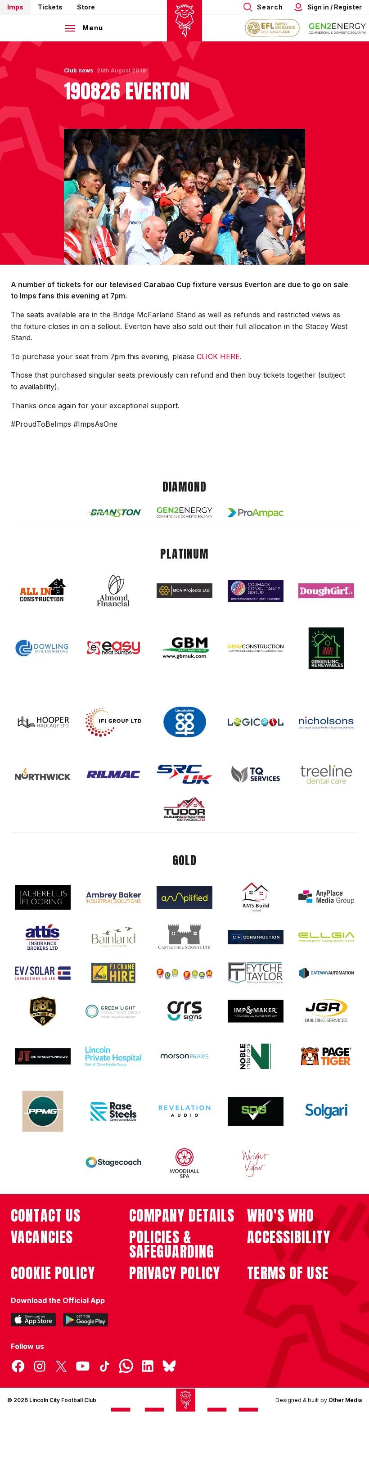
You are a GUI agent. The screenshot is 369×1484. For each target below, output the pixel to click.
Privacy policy (174, 1273)
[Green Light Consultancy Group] (113, 1011)
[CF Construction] (256, 937)
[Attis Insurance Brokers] (43, 937)
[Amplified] (184, 897)
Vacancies (42, 1237)
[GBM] (184, 648)
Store (86, 7)
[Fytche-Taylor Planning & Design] (256, 973)
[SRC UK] (184, 774)
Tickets (50, 7)
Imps (15, 7)
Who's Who (280, 1216)
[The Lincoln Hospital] (113, 1056)
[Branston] (113, 513)
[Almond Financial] (113, 590)
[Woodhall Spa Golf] (184, 1163)
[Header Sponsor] (337, 28)
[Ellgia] (326, 937)
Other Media (345, 1400)
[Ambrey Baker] (113, 897)
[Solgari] (326, 1111)
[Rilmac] (113, 774)
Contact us (46, 1216)
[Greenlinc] (326, 648)
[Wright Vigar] (256, 1163)
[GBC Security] (43, 1011)
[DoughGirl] (326, 590)
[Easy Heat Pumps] (113, 648)
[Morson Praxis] (184, 1056)
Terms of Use (287, 1273)
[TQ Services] (256, 774)
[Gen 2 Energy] (184, 512)
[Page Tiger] (326, 1056)
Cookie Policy (53, 1273)
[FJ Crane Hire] (113, 973)
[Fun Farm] (184, 973)
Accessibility (288, 1237)
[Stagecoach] (113, 1163)
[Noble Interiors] (256, 1056)
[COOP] (184, 722)
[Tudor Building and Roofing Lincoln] (184, 809)
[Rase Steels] (113, 1111)
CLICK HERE (218, 356)
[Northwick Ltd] (43, 774)
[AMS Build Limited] (256, 897)
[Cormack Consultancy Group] (256, 591)
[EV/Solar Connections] (43, 973)
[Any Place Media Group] (326, 897)
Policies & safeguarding (172, 1244)
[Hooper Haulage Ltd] (43, 722)
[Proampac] (256, 512)
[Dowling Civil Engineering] (43, 648)
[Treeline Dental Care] (326, 774)
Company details (182, 1216)
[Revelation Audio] (184, 1111)
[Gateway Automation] (326, 973)
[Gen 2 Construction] (256, 648)
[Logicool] (256, 722)
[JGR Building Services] (326, 1011)
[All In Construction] (43, 590)
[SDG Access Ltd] (256, 1111)
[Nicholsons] (326, 722)
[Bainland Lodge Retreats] (113, 937)
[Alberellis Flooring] (43, 897)
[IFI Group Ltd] (113, 722)
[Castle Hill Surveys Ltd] (184, 937)
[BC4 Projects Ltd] (184, 590)
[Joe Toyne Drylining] (43, 1056)
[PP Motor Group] (43, 1111)
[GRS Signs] (184, 1011)
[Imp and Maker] (256, 1011)
